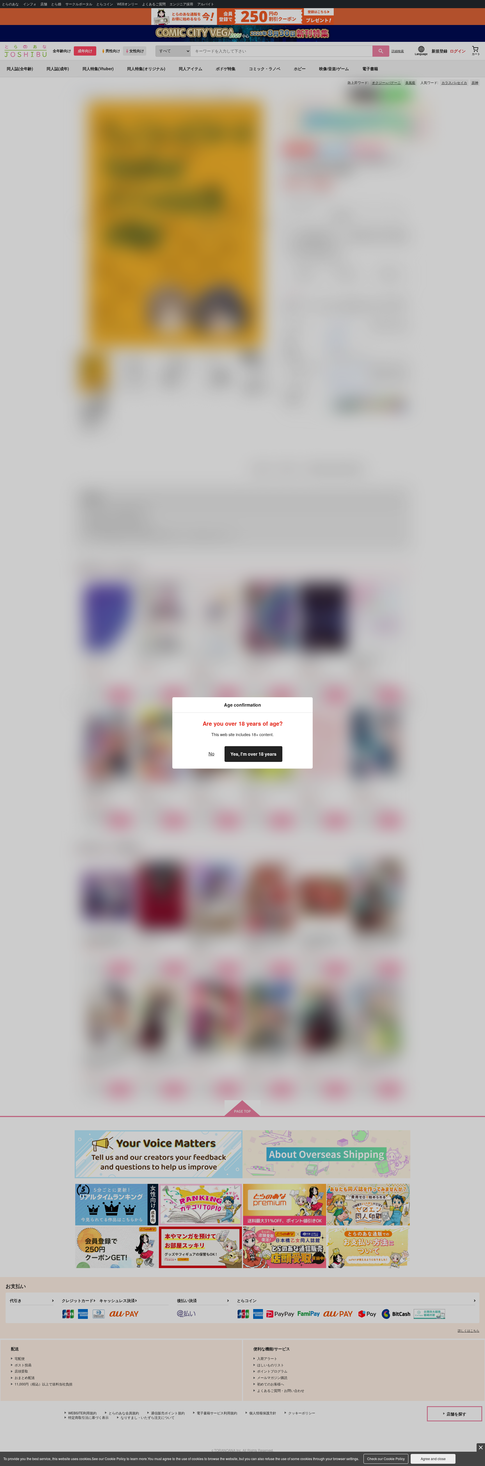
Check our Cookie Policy (386, 1458)
